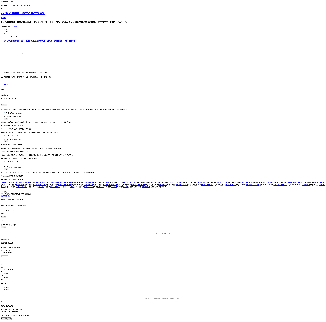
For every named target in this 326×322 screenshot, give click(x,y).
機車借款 (41, 187)
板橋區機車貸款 (88, 185)
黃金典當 (114, 187)
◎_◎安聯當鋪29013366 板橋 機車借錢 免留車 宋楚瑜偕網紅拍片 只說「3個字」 (40, 41)
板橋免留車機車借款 (64, 183)
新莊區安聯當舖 (5, 196)
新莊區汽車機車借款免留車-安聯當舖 (23, 13)
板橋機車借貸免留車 (182, 185)
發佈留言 (3, 227)
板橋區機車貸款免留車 (110, 185)
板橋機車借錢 (202, 183)
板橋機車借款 (5, 183)
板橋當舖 (20, 183)
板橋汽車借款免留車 (42, 183)
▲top (2, 213)
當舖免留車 (100, 187)
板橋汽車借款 (13, 183)
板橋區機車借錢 (270, 183)
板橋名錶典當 (146, 187)
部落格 (6, 31)
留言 (20, 205)
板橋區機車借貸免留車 (252, 185)
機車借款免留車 (55, 187)
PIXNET (150, 298)
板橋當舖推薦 (306, 185)
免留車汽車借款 (89, 187)
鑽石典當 (125, 187)
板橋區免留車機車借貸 (280, 185)
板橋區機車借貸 (231, 185)
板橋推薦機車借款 (21, 187)
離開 (10, 318)
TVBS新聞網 (4, 84)
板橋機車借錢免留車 (221, 183)
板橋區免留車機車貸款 (138, 185)
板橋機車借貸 (163, 185)
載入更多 (3, 216)
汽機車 (13, 210)
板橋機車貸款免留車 (39, 185)
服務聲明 (179, 298)
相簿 (5, 29)
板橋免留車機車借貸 (207, 185)
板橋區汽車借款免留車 (131, 183)
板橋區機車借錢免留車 (292, 183)
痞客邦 (17, 205)
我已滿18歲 (4, 318)
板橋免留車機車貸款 (64, 185)
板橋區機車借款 (88, 183)
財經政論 (14, 26)
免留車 (72, 187)
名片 (5, 33)
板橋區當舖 (106, 183)
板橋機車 (26, 183)
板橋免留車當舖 (154, 183)
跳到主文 (3, 18)
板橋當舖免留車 (53, 183)
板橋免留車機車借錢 (246, 183)
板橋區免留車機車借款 (177, 183)
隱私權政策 (172, 298)
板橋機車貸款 (20, 185)
